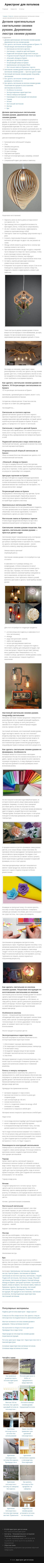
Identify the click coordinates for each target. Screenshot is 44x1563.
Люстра (9, 106)
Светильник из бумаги (19, 1280)
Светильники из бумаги (27, 1273)
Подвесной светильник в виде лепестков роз (22, 53)
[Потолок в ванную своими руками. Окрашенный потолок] (27, 1400)
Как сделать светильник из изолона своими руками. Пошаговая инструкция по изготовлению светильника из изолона (22, 85)
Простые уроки (21, 1287)
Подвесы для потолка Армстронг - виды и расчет (19, 1312)
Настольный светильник (15, 104)
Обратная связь (10, 1545)
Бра (8, 108)
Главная (5, 9)
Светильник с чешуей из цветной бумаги (21, 51)
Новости (14, 9)
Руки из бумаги (13, 1273)
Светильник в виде (25, 1278)
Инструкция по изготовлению (21, 1292)
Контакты (7, 1534)
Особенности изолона (14, 90)
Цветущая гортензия (23, 1282)
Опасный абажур (33, 1280)
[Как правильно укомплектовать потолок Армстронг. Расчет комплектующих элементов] (11, 1374)
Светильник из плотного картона (18, 49)
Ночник (9, 101)
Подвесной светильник (10, 1278)
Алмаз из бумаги (14, 1285)
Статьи (21, 9)
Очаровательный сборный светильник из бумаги (24, 56)
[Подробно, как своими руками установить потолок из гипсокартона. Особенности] (27, 1506)
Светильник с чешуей (33, 1276)
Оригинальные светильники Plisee (18, 65)
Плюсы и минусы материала (16, 95)
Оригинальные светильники (20, 1271)
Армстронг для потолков (22, 4)
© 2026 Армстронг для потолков (15, 1529)
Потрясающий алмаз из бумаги (17, 63)
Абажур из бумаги (8, 1282)
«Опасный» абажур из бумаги (17, 58)
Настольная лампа (26, 1285)
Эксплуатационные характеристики (19, 92)
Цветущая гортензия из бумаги (18, 60)
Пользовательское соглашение (23, 1534)
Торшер (9, 99)
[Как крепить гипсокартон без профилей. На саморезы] (27, 1480)
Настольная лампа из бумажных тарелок (21, 67)
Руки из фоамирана (18, 1289)
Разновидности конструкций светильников (22, 97)
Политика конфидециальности (15, 1536)
